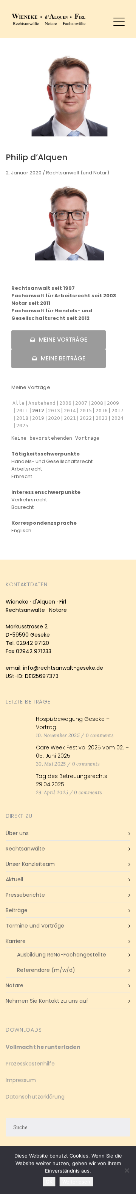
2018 (22, 418)
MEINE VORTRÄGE (63, 340)
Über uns (17, 833)
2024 (117, 418)
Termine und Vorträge (35, 925)
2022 (86, 418)
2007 (81, 403)
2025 (22, 425)
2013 (54, 410)
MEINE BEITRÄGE (63, 358)
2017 (117, 410)
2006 (65, 403)
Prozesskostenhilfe (30, 1063)
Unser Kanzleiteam (30, 864)
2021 (70, 418)
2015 (86, 410)
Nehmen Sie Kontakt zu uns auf (47, 1001)
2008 (97, 403)
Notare (14, 985)
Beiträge (17, 910)
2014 (70, 410)
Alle (18, 403)
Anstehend (42, 403)
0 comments (100, 735)
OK (49, 1182)
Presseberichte (25, 895)
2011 (22, 410)
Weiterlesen (76, 1182)
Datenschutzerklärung (35, 1096)
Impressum (21, 1080)
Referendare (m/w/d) (46, 970)
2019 (38, 418)
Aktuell (14, 879)
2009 (113, 403)
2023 (102, 418)
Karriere (16, 941)
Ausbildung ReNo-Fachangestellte (61, 954)
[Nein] (126, 1170)
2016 (102, 410)
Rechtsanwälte (25, 848)
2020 (54, 418)
